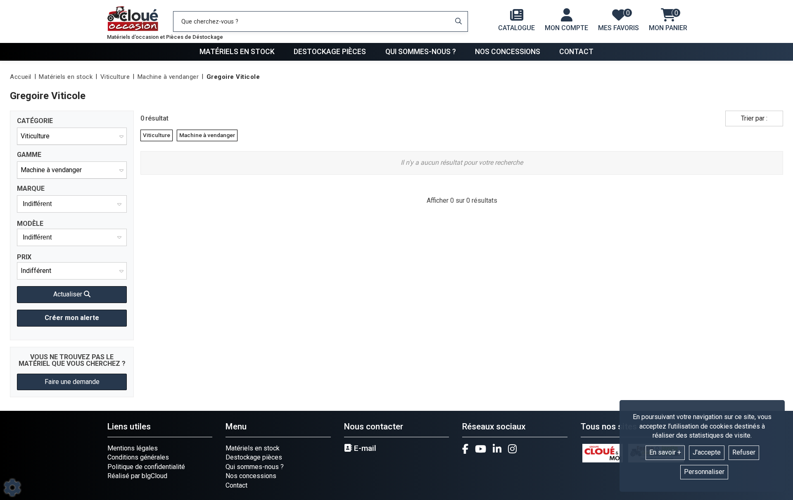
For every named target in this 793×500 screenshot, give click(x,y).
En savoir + (665, 452)
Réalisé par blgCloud (137, 476)
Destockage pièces (330, 51)
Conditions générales (138, 457)
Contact (576, 51)
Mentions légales (132, 448)
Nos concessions (507, 51)
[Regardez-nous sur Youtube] (480, 449)
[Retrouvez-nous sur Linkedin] (497, 449)
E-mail (364, 448)
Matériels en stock (237, 51)
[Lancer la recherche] (458, 21)
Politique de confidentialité (146, 467)
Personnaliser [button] (704, 472)
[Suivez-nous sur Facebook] (465, 449)
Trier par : (754, 118)
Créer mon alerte (72, 318)
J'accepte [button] (707, 452)
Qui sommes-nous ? (420, 51)
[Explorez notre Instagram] (512, 449)
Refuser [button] (743, 452)
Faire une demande (72, 382)
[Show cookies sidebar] (12, 487)
